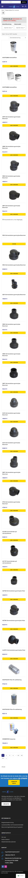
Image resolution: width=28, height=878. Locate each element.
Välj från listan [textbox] (8, 27)
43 (21, 755)
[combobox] (8, 27)
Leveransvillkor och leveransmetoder (12, 825)
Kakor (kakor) (6, 839)
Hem (2, 10)
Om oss (4, 837)
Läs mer (14, 243)
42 (18, 755)
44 (3, 758)
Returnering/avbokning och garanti (12, 827)
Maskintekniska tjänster (9, 841)
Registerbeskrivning (8, 822)
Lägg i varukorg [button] (14, 66)
